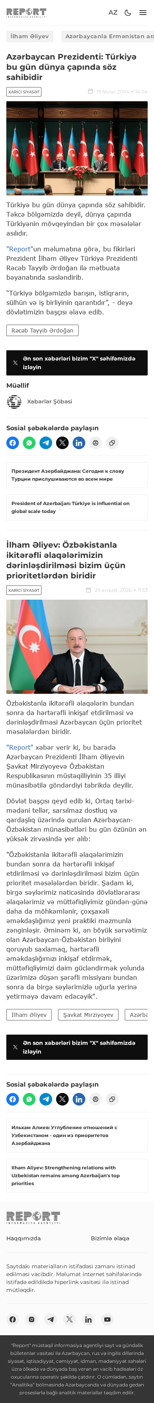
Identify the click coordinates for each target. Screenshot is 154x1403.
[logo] (26, 13)
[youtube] (107, 1319)
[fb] (12, 443)
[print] (95, 443)
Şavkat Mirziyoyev (88, 1014)
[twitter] (62, 443)
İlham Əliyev (30, 36)
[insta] (31, 1319)
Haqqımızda (23, 1238)
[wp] (29, 443)
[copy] (112, 443)
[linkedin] (79, 443)
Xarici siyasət (23, 92)
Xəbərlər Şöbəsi (49, 401)
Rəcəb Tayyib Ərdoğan (42, 330)
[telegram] (45, 443)
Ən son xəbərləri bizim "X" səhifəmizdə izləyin (79, 363)
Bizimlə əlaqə (110, 1238)
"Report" (19, 249)
